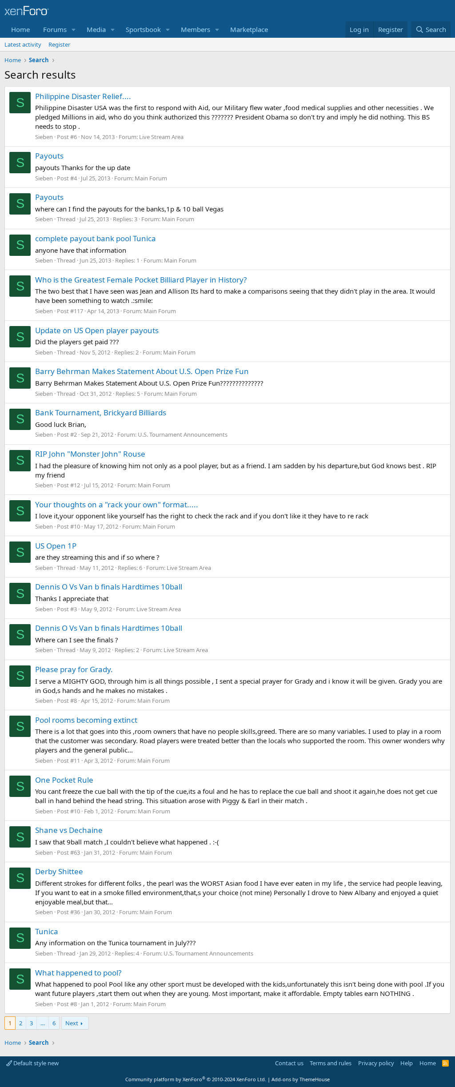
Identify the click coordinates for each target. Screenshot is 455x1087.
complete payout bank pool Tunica (95, 238)
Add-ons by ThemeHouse (300, 1079)
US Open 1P (55, 546)
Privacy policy (376, 1063)
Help (406, 1063)
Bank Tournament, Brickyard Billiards (100, 412)
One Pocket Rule (64, 780)
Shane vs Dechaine (69, 830)
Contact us (289, 1063)
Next (71, 1023)
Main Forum (151, 178)
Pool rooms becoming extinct (86, 720)
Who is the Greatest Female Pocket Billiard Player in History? (141, 280)
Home (20, 29)
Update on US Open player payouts (97, 330)
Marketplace (249, 29)
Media (96, 29)
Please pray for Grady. (74, 669)
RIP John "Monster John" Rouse (90, 454)
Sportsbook (143, 29)
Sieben (44, 137)
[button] (74, 29)
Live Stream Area (161, 137)
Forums (55, 29)
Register (59, 44)
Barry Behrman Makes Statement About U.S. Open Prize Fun (142, 371)
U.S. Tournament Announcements (183, 434)
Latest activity (22, 44)
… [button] (42, 1023)
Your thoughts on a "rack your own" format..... (116, 504)
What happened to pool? (78, 973)
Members (195, 29)
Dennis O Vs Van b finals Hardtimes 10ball (108, 586)
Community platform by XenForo (195, 1079)
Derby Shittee (59, 871)
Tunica (46, 931)
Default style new (35, 1063)
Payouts (49, 156)
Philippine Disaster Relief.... (83, 96)
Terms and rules (330, 1063)
